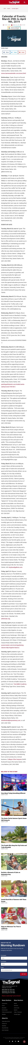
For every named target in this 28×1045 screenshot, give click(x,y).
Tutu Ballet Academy (20, 684)
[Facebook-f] (9, 1041)
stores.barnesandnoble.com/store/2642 (13, 73)
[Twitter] (12, 1041)
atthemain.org (5, 618)
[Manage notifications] (24, 1041)
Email (2, 967)
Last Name (3, 961)
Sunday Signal (15, 8)
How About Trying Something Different (13, 793)
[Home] (1, 8)
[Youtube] (18, 1041)
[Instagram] (15, 1041)
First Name (3, 955)
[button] (3, 2)
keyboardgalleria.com (15, 567)
